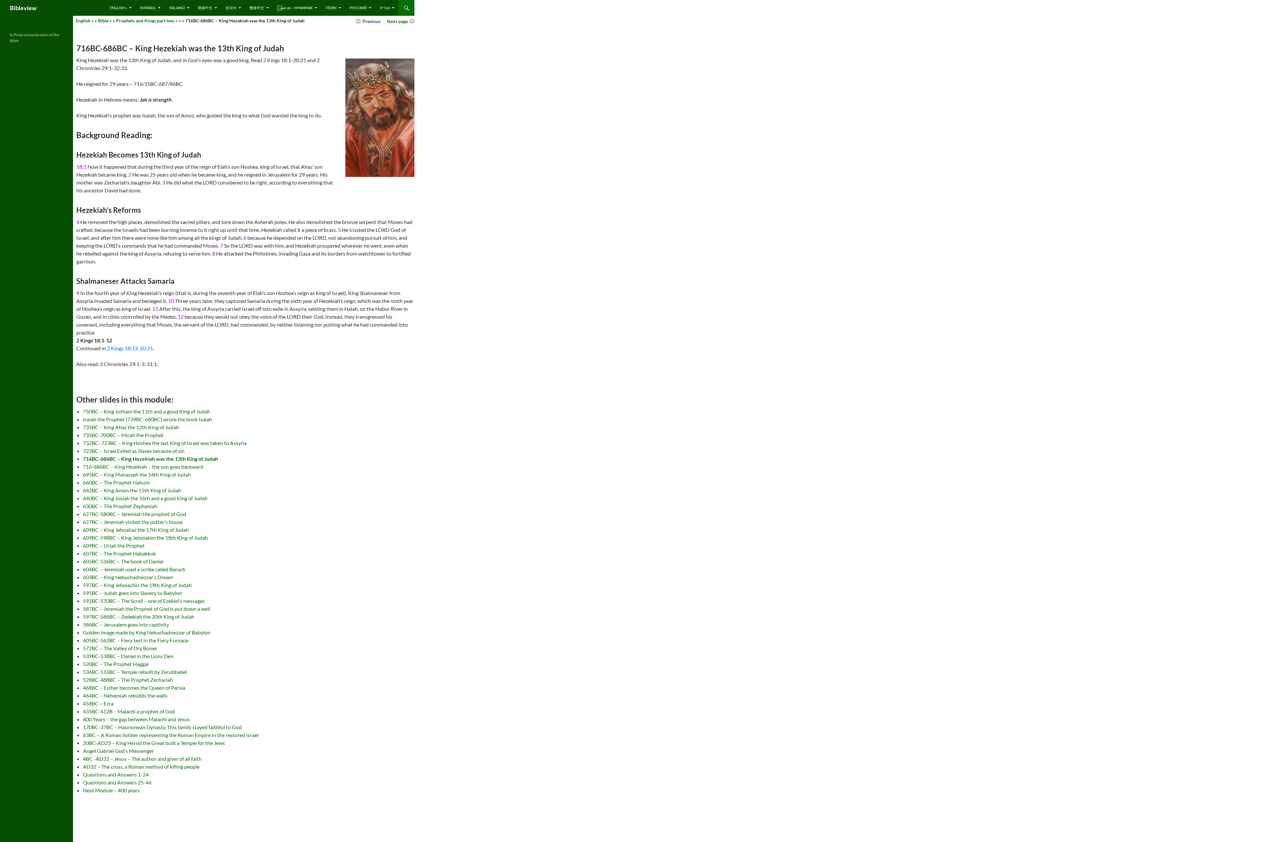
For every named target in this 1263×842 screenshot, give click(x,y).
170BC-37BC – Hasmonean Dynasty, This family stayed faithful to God (162, 727)
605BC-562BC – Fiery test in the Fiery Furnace (135, 640)
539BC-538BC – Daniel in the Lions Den (128, 656)
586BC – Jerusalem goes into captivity (126, 624)
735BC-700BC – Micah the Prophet (123, 435)
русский (358, 8)
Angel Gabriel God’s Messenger (118, 751)
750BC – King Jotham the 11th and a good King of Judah (146, 411)
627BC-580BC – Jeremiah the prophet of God (134, 514)
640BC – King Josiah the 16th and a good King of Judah (145, 498)
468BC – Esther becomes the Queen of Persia (134, 687)
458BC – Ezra (98, 703)
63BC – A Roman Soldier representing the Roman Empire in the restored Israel (171, 735)
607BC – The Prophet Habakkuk (119, 553)
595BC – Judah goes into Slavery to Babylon (132, 593)
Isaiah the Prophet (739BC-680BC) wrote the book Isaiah (147, 419)
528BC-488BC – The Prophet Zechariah (128, 680)
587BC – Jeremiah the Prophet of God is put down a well (146, 609)
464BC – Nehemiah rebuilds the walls (125, 695)
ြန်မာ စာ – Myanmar (294, 8)
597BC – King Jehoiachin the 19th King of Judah (137, 585)
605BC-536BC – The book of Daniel (123, 561)
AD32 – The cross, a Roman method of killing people (141, 766)
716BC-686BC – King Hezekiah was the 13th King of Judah (150, 459)
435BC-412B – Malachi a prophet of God (129, 711)
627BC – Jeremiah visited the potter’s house (133, 522)
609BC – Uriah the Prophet (114, 545)
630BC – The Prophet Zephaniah (120, 506)
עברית (385, 8)
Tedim (331, 8)
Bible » (105, 20)
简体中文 (205, 8)
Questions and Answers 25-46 (117, 782)
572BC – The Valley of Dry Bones (120, 648)
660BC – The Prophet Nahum (116, 482)
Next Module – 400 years (111, 790)
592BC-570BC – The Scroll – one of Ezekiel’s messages (144, 601)
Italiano (177, 8)
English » (118, 8)
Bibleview (23, 8)
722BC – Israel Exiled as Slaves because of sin (134, 451)
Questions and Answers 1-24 (116, 774)
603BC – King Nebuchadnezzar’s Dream (128, 577)
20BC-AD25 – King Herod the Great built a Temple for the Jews (154, 743)
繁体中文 (257, 8)
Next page (397, 21)
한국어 (231, 8)
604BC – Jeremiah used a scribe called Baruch (134, 569)
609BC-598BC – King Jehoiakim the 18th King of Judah (145, 537)
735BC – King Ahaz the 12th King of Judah (131, 427)
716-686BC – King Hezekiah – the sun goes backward (143, 466)
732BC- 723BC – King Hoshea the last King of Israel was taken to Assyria (165, 443)
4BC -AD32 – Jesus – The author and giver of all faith (142, 758)
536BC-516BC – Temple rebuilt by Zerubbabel (135, 672)
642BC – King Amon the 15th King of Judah (132, 490)
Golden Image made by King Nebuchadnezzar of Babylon (146, 632)
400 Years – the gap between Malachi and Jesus (136, 719)
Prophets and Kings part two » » (148, 20)
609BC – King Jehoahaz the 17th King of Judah (136, 530)
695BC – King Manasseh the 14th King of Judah (137, 474)
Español (148, 8)
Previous (371, 21)
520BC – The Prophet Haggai (116, 664)
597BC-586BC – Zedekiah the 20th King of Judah (138, 616)
